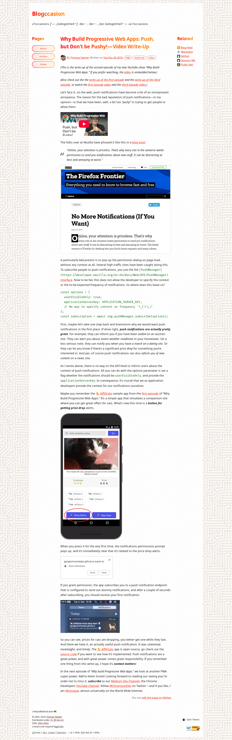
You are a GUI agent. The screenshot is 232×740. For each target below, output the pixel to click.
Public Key (187, 64)
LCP (34, 732)
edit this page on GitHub (156, 697)
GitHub (185, 56)
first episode (150, 393)
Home (43, 64)
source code (68, 654)
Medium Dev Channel (125, 681)
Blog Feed (187, 47)
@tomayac (72, 691)
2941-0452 (43, 723)
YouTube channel (87, 686)
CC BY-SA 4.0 (56, 720)
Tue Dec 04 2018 (113, 57)
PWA (127, 57)
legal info (58, 726)
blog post (138, 142)
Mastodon (187, 52)
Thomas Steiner (79, 57)
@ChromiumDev (120, 686)
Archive (43, 56)
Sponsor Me (188, 60)
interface (66, 280)
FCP (83, 732)
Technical (139, 57)
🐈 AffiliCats (104, 393)
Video (151, 57)
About (43, 48)
